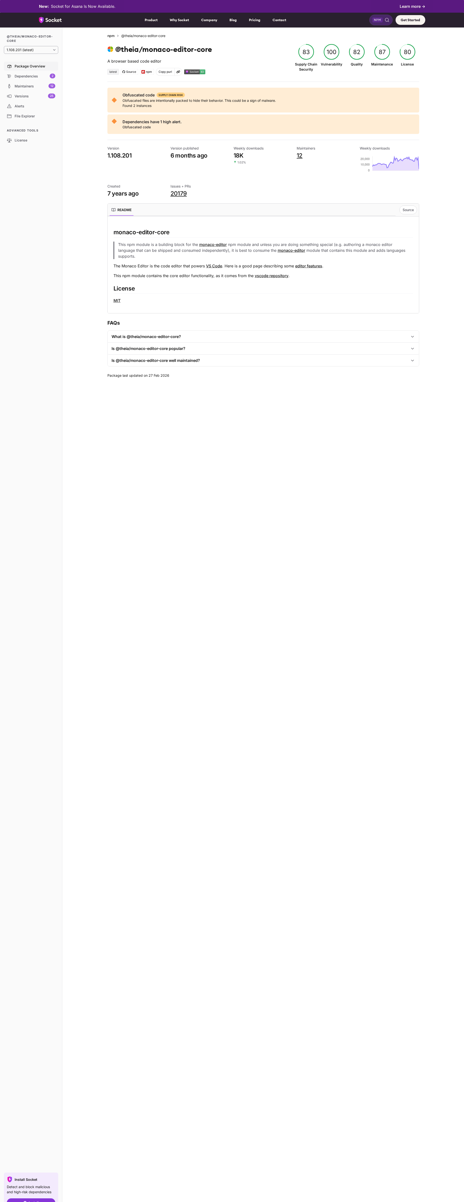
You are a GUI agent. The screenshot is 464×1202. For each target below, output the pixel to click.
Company (209, 20)
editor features (308, 265)
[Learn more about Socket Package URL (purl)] (178, 72)
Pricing (254, 20)
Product (151, 20)
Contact (279, 20)
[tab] (121, 210)
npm (110, 36)
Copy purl (165, 72)
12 (300, 155)
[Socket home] (50, 20)
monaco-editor (213, 244)
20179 (178, 193)
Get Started (410, 20)
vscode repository (271, 275)
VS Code (214, 265)
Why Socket (179, 20)
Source (408, 210)
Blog (233, 20)
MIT (117, 300)
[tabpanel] (263, 265)
